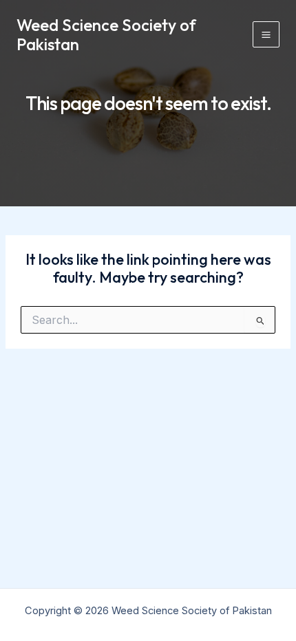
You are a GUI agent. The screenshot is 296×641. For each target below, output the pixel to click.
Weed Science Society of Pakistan (106, 34)
